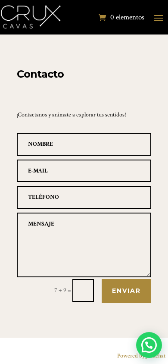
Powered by (141, 356)
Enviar (126, 291)
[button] (149, 345)
